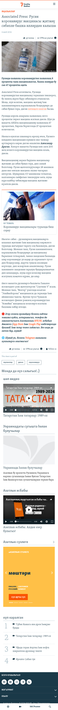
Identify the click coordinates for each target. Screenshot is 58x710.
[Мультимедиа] (20, 706)
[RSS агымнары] (29, 682)
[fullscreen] (52, 410)
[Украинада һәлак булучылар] (29, 450)
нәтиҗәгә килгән (37, 109)
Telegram (30, 338)
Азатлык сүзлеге (15, 542)
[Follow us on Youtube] (10, 682)
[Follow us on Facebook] (4, 682)
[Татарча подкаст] (8, 706)
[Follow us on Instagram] (16, 682)
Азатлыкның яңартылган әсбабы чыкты (28, 499)
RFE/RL (38, 321)
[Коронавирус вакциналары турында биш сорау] (29, 206)
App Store (18, 324)
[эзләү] (50, 706)
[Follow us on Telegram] (22, 682)
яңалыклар (8, 11)
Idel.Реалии (35, 707)
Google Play (34, 324)
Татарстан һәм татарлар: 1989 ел (24, 388)
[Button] (28, 38)
